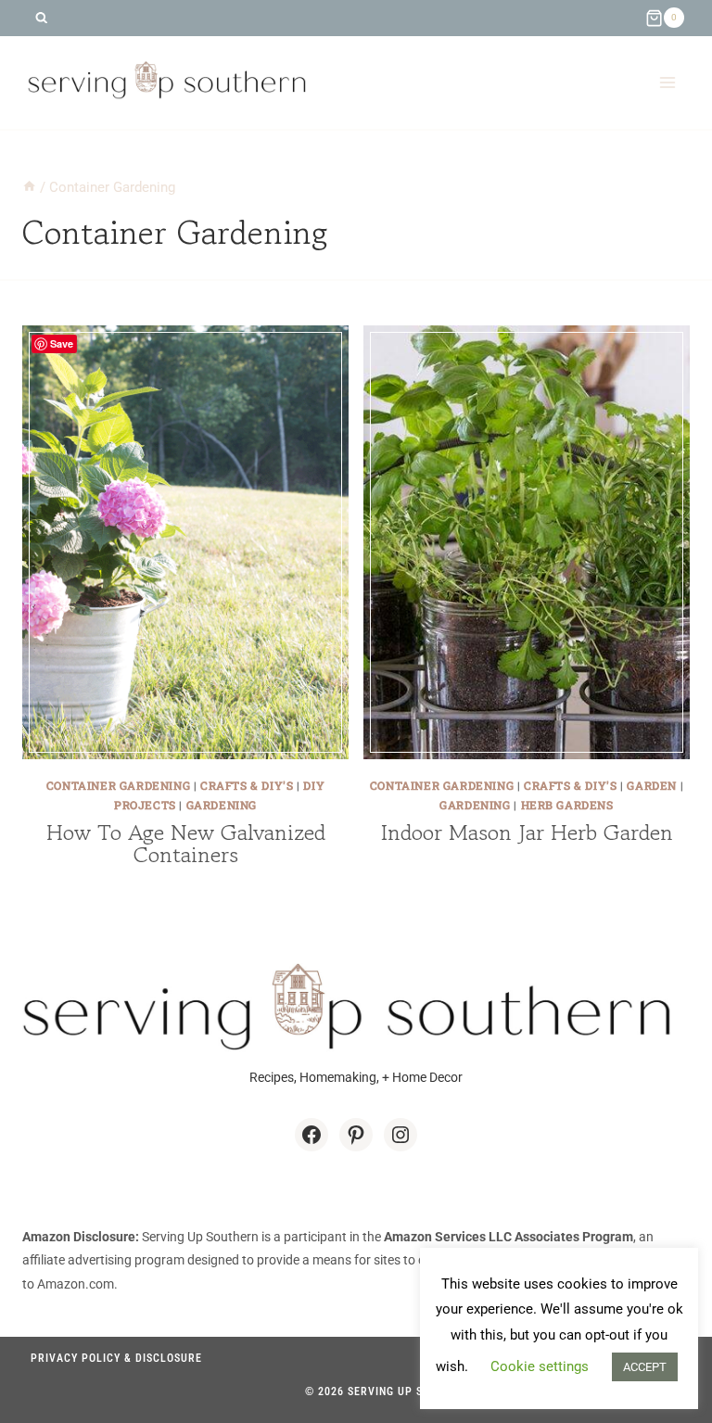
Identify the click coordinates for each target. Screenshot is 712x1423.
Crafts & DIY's (246, 785)
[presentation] (185, 542)
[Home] (29, 187)
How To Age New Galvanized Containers (185, 843)
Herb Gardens (567, 804)
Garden (652, 785)
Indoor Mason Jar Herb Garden (527, 832)
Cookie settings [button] (539, 1366)
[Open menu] (667, 82)
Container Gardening (118, 785)
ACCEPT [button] (645, 1367)
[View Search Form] (41, 18)
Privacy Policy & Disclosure (116, 1358)
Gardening (221, 804)
